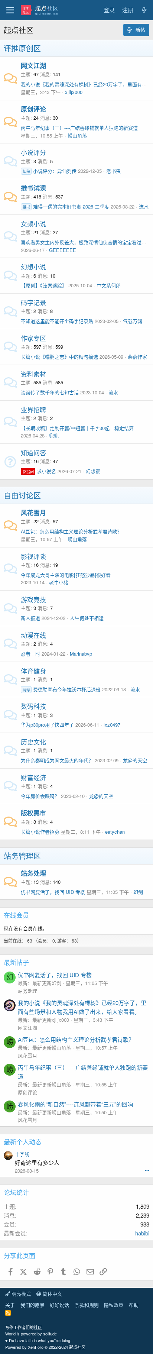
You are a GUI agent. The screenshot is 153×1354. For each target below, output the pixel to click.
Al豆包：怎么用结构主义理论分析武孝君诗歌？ (71, 531)
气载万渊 (132, 320)
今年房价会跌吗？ (40, 795)
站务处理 (33, 873)
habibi (142, 1233)
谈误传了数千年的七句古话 (50, 392)
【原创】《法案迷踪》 (44, 285)
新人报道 (30, 617)
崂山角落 (77, 135)
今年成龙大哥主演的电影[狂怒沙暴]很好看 (66, 574)
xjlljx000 (73, 92)
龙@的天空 (135, 760)
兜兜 (54, 435)
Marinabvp (81, 653)
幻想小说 (33, 266)
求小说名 (39, 471)
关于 (10, 1304)
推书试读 (33, 187)
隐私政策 (113, 1304)
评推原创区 (22, 48)
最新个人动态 (23, 1141)
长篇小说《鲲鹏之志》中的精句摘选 (59, 356)
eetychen (115, 831)
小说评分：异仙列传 (49, 170)
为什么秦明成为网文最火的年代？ (57, 760)
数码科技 (33, 706)
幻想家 (93, 471)
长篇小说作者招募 (40, 831)
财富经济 (33, 777)
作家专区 (33, 338)
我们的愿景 (32, 1304)
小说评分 (33, 152)
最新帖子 (16, 962)
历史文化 (33, 741)
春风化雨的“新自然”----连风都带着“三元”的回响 (75, 1104)
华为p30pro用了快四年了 (47, 724)
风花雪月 (33, 512)
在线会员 (16, 915)
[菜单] (10, 10)
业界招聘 (33, 409)
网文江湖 (33, 65)
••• (147, 1170)
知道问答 (33, 452)
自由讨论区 (22, 495)
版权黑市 (33, 812)
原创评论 (33, 108)
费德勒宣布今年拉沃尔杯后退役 (62, 689)
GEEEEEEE (62, 249)
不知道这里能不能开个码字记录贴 (57, 320)
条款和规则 (87, 1304)
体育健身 (33, 670)
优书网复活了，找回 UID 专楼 (53, 891)
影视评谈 (33, 556)
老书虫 (113, 170)
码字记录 (33, 302)
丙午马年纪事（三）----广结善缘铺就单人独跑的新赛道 (79, 127)
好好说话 (59, 1304)
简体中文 (51, 1293)
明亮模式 (20, 1293)
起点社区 (77, 1347)
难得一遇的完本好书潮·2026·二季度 (66, 206)
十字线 (22, 1153)
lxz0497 (112, 724)
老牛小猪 (58, 582)
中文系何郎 (109, 285)
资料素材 (33, 373)
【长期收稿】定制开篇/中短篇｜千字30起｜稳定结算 (77, 428)
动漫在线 (33, 635)
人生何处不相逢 (87, 617)
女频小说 (33, 223)
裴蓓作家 (137, 356)
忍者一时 (30, 653)
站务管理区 (22, 855)
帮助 (134, 1304)
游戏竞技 (33, 599)
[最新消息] (144, 10)
